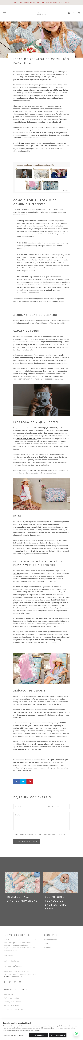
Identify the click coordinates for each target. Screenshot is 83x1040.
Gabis (21, 143)
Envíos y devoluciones (12, 1002)
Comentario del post (27, 842)
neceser (53, 428)
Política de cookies (11, 998)
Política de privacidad (12, 1005)
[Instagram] (9, 981)
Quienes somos (50, 940)
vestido (16, 573)
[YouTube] (20, 981)
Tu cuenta (48, 947)
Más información (36, 1030)
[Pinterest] (15, 981)
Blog (46, 943)
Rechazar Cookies (38, 1035)
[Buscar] (74, 13)
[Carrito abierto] (79, 13)
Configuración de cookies (15, 1035)
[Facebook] (4, 981)
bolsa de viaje (40, 428)
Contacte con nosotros (13, 1009)
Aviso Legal (8, 994)
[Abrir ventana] (4, 13)
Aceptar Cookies (58, 1035)
